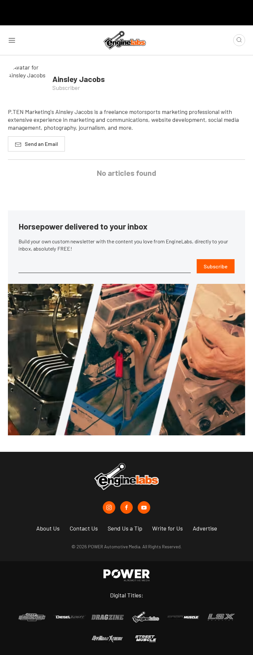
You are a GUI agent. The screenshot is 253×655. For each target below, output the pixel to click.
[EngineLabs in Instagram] (109, 507)
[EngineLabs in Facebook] (126, 507)
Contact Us (84, 528)
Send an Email (41, 144)
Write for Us (167, 528)
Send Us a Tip (125, 528)
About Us (48, 528)
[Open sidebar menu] (12, 40)
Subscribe (216, 266)
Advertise (205, 528)
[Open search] (239, 40)
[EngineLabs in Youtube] (144, 507)
